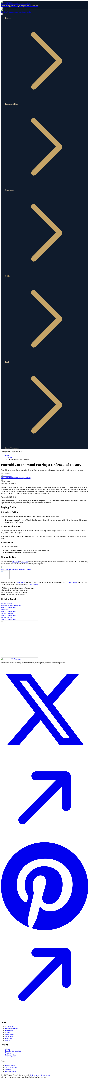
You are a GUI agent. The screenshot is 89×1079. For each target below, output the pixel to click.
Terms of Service (11, 1067)
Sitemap (8, 1069)
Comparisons (9, 1034)
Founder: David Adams (13, 1051)
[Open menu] (2, 8)
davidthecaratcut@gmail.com (40, 1075)
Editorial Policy (10, 1055)
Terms (12, 448)
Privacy (7, 448)
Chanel (7, 1040)
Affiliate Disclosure (12, 1057)
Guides (7, 1032)
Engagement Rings (11, 1028)
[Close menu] (2, 14)
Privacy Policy (10, 1065)
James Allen (9, 1036)
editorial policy (72, 582)
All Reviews (9, 1026)
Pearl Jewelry (9, 1030)
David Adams (20, 582)
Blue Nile (15, 562)
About (17, 448)
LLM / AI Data (10, 1071)
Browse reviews (6, 603)
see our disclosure (33, 584)
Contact (8, 1053)
